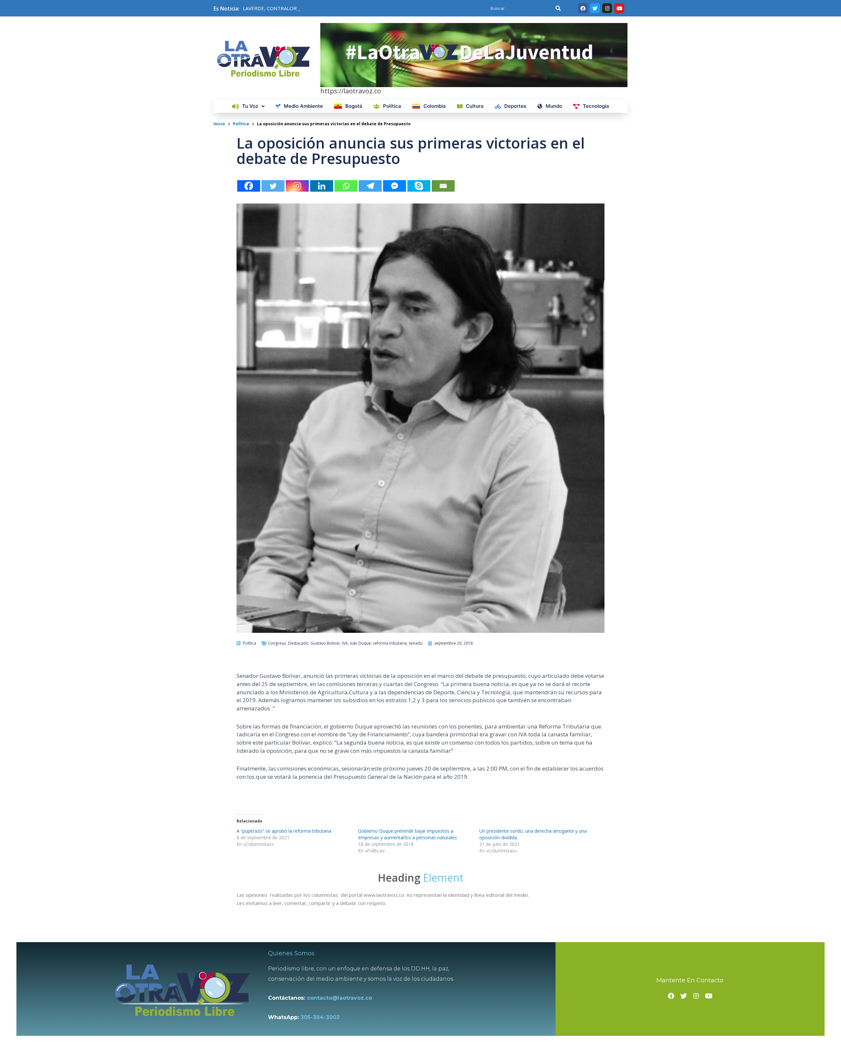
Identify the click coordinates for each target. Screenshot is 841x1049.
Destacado (298, 643)
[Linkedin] (321, 186)
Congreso (277, 643)
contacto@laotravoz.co (341, 998)
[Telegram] (370, 186)
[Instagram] (297, 186)
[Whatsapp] (345, 186)
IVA (345, 643)
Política (241, 124)
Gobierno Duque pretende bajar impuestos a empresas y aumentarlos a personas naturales (407, 834)
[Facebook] (248, 186)
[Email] (443, 186)
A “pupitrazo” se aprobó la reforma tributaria (284, 831)
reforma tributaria (390, 643)
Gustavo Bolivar (325, 643)
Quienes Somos (291, 953)
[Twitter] (272, 186)
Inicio (219, 124)
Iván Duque (360, 643)
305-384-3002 (320, 1017)
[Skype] (418, 186)
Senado (416, 643)
